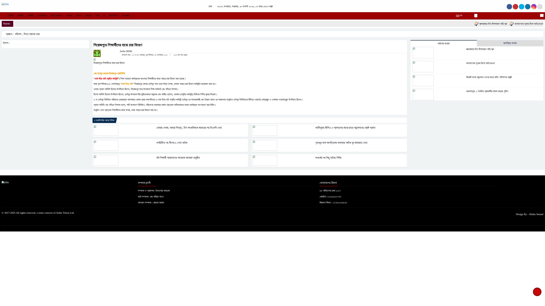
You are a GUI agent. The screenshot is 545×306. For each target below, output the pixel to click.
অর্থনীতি (30, 15)
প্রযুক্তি (88, 15)
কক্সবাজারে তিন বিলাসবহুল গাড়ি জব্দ (485, 23)
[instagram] (521, 6)
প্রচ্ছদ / (9, 34)
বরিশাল (18, 34)
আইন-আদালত (56, 15)
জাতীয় (11, 15)
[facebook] (509, 6)
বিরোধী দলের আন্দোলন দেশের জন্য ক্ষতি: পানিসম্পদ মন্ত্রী (489, 77)
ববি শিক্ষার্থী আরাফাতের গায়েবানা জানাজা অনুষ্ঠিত (178, 157)
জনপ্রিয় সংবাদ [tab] (510, 43)
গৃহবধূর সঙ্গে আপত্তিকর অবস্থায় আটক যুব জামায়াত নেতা (341, 142)
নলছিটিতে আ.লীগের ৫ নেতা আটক (171, 142)
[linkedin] (527, 6)
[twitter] (515, 6)
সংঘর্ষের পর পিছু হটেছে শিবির (328, 157)
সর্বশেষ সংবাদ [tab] (444, 43)
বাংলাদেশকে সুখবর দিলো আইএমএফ (520, 23)
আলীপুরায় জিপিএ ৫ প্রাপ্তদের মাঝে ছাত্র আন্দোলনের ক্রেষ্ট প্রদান (345, 127)
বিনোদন (79, 15)
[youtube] (533, 6)
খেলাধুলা (69, 15)
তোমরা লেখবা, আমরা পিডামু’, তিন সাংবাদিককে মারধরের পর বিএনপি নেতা (189, 127)
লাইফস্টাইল (113, 15)
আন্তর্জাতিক (42, 15)
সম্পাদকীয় (126, 15)
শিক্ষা (97, 15)
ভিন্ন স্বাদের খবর (32, 34)
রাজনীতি (20, 15)
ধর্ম (104, 15)
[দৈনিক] (5, 4)
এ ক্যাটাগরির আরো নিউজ (104, 120)
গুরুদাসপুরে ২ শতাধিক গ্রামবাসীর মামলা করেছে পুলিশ (487, 91)
